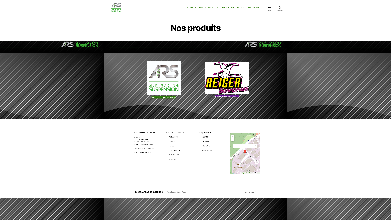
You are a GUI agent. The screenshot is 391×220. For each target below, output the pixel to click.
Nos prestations (237, 7)
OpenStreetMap (247, 173)
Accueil (190, 7)
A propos (199, 7)
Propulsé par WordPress (176, 192)
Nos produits (221, 7)
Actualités (209, 7)
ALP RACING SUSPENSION (152, 192)
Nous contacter (253, 7)
